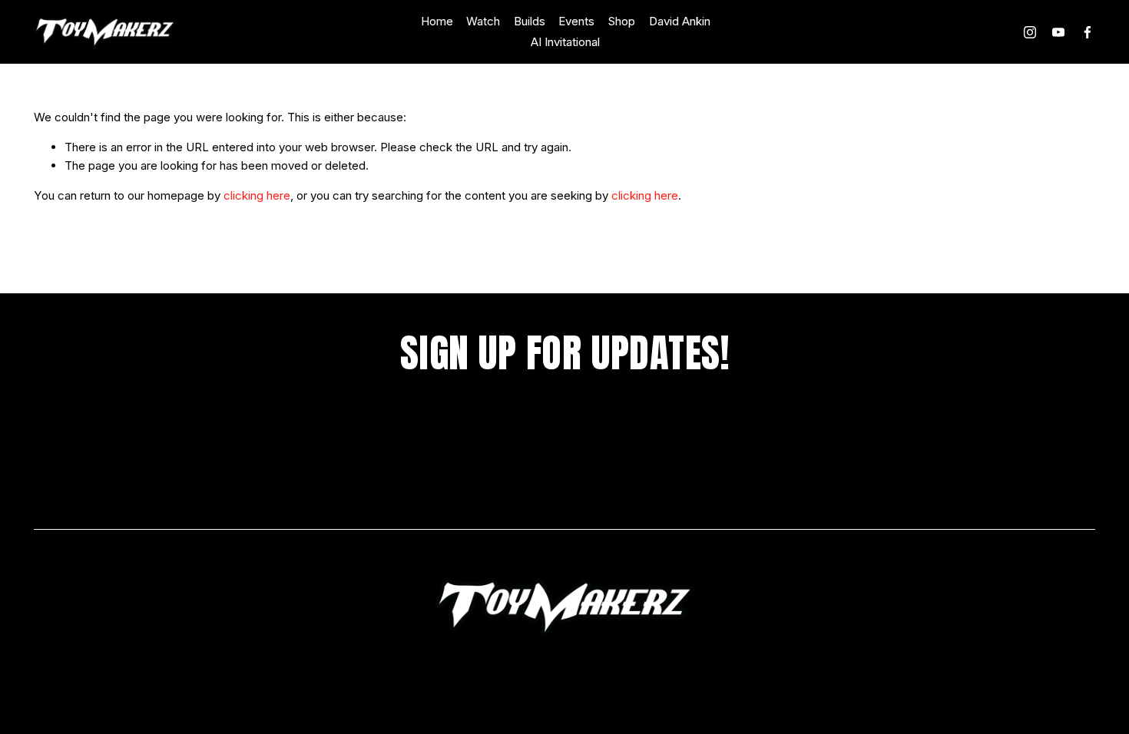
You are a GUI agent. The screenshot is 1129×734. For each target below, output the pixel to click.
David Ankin (679, 21)
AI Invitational (565, 42)
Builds (529, 21)
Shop (621, 21)
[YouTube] (1058, 32)
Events (576, 21)
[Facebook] (1087, 32)
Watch (483, 21)
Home (437, 21)
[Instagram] (1030, 32)
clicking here (256, 195)
